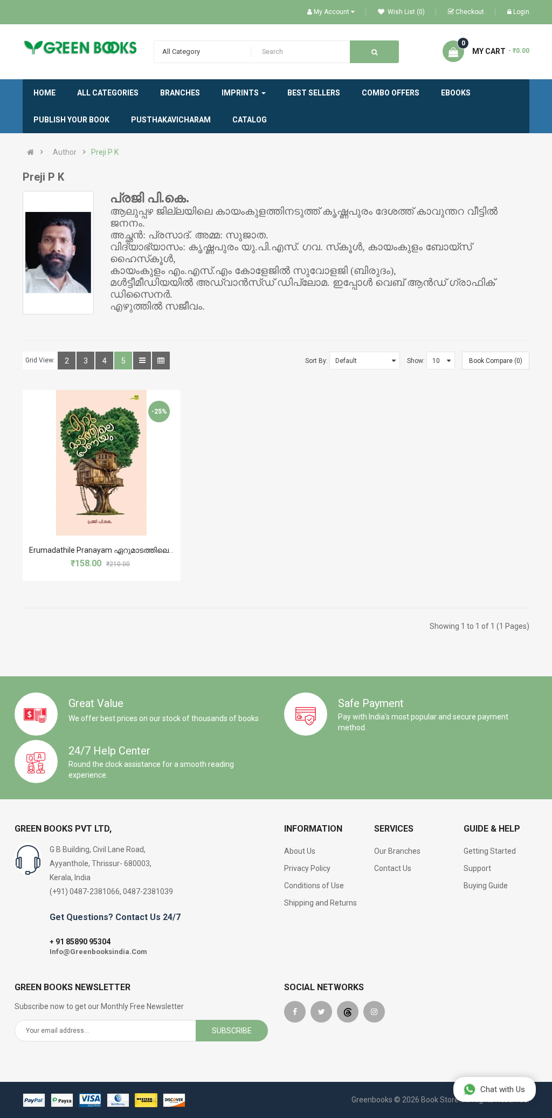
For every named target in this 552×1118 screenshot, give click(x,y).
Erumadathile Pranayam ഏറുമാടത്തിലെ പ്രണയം (116, 550)
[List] (142, 360)
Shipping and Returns (320, 902)
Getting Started (490, 851)
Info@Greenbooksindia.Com (98, 952)
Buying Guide (486, 885)
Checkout (470, 12)
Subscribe (232, 1030)
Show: (416, 361)
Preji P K (105, 152)
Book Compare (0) (495, 361)
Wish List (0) (405, 12)
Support (477, 868)
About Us (299, 851)
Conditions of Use (314, 885)
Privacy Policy (307, 868)
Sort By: (316, 361)
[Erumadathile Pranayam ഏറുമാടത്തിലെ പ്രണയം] (102, 463)
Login (521, 12)
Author (65, 152)
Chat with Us (502, 1089)
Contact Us (392, 868)
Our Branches (397, 851)
